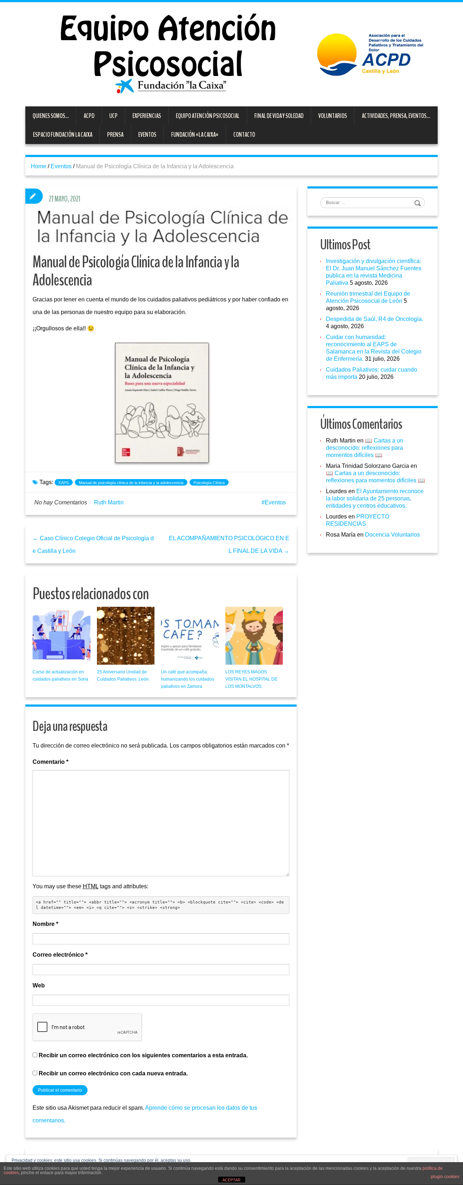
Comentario (50, 762)
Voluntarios (332, 115)
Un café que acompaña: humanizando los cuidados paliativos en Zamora (187, 679)
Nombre (45, 924)
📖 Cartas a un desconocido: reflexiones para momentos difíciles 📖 (364, 447)
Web (39, 985)
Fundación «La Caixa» (194, 134)
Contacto (244, 134)
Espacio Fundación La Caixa (62, 134)
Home (38, 166)
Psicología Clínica (209, 483)
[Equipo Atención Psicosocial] (231, 54)
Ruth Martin (109, 502)
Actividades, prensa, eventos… (396, 115)
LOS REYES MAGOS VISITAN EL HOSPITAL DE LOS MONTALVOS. (251, 679)
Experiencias (146, 115)
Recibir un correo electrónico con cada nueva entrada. (113, 1073)
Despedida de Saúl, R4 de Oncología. (374, 319)
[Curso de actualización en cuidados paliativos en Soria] (61, 636)
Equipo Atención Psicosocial (207, 115)
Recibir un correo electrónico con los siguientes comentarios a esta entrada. (143, 1055)
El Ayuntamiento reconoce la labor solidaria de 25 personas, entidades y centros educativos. (375, 498)
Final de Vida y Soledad (278, 115)
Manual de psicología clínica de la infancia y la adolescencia (131, 483)
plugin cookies (445, 1176)
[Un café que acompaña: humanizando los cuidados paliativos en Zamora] (190, 636)
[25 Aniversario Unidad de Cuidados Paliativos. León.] (126, 636)
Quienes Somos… (51, 115)
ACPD (89, 115)
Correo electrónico (60, 955)
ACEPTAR (231, 1180)
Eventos (147, 134)
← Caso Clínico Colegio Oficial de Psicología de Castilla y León (93, 544)
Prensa (115, 134)
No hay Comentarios (60, 502)
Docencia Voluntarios (392, 535)
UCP (113, 115)
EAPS (64, 483)
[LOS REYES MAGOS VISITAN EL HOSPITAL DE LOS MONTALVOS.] (254, 636)
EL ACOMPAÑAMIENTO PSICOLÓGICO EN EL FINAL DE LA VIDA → (229, 544)
